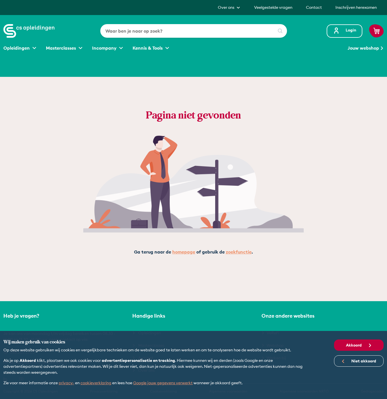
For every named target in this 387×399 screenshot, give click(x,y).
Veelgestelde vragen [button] (273, 7)
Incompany (105, 48)
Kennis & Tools (148, 48)
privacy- (66, 382)
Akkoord (354, 345)
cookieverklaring (95, 382)
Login (351, 30)
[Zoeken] (280, 31)
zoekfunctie (239, 252)
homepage (183, 252)
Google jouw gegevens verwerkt (163, 382)
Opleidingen (17, 48)
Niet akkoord (363, 361)
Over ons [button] (226, 7)
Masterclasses (61, 48)
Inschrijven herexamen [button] (356, 7)
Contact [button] (314, 7)
